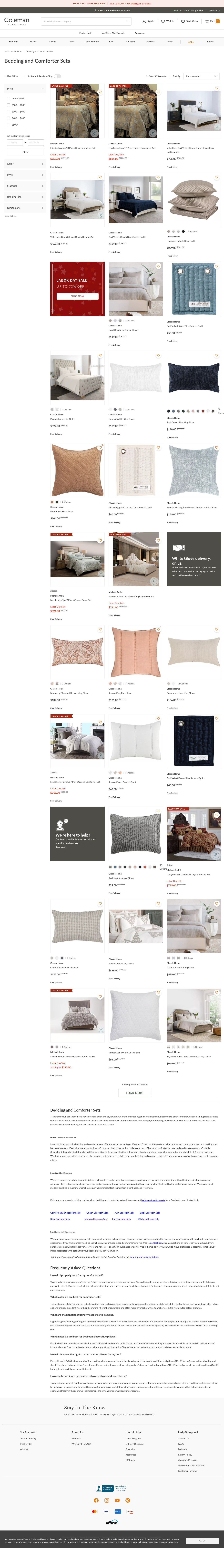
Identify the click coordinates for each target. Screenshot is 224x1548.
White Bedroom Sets (148, 1218)
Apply (25, 151)
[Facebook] (96, 1502)
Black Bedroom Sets (150, 1212)
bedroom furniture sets (153, 1200)
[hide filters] (12, 76)
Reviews (187, 1470)
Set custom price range (18, 135)
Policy (185, 1454)
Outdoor (130, 42)
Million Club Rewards (112, 33)
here (176, 1542)
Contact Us (214, 10)
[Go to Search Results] (127, 21)
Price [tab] (10, 88)
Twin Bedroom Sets (124, 1212)
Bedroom (13, 42)
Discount (134, 1443)
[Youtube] (117, 1502)
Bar (72, 42)
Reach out (61, 847)
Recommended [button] (193, 76)
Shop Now (77, 296)
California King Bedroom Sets (65, 1212)
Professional (85, 33)
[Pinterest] (128, 1502)
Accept (202, 1541)
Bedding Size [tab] (14, 196)
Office (170, 42)
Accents (150, 42)
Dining (52, 42)
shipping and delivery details (144, 1256)
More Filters (10, 216)
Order (26, 1443)
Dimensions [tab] (13, 207)
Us (76, 1438)
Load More (134, 1093)
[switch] (57, 76)
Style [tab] (10, 174)
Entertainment (91, 42)
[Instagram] (106, 1502)
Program (133, 1438)
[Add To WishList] (100, 92)
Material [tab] (12, 185)
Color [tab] (10, 163)
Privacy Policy (137, 1542)
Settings (28, 1438)
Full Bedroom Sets (121, 1218)
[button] (148, 21)
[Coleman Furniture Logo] (16, 24)
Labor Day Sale (57, 154)
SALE (191, 41)
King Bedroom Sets (60, 1218)
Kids (111, 42)
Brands (210, 42)
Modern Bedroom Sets (95, 1218)
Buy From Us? (81, 1443)
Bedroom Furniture (13, 51)
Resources (140, 33)
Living (33, 42)
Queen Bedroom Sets (97, 1212)
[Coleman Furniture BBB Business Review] (112, 1490)
